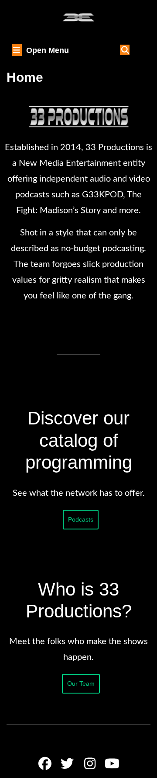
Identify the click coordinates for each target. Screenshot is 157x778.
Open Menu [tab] (47, 51)
